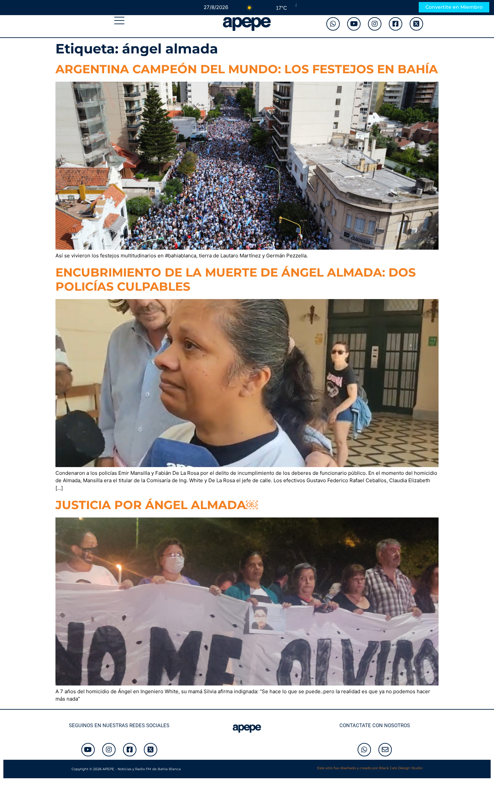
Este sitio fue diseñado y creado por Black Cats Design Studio (369, 768)
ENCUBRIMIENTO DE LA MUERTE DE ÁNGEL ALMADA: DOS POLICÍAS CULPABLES (235, 279)
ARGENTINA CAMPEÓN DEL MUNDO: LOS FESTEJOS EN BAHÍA (246, 69)
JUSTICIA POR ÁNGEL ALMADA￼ (156, 505)
